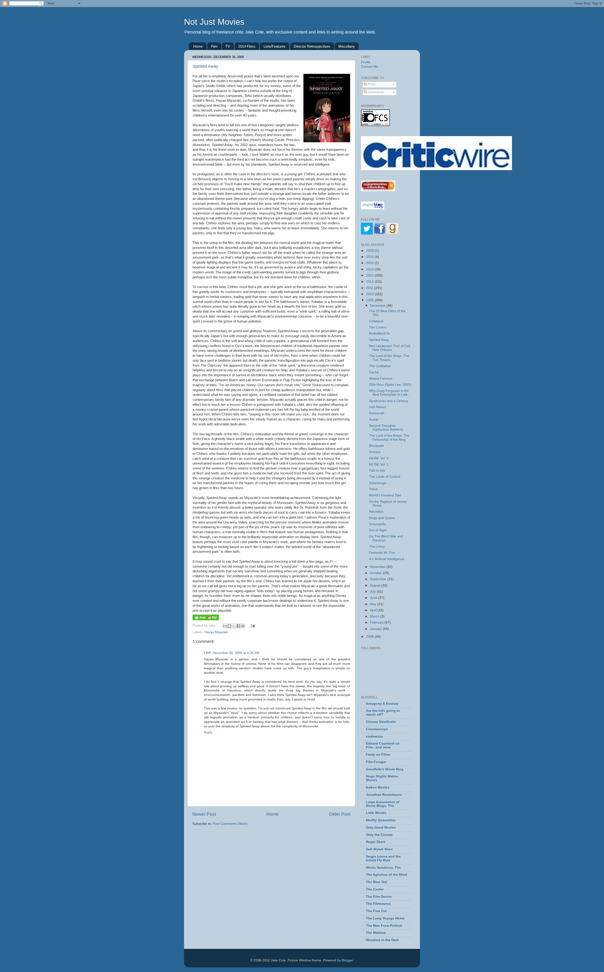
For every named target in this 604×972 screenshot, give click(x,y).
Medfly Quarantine (381, 820)
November (378, 567)
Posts (371, 84)
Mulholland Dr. (379, 333)
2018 (370, 250)
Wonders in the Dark (382, 940)
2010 (370, 294)
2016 (370, 257)
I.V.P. (207, 653)
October (376, 573)
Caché (374, 372)
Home (198, 46)
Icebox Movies (377, 787)
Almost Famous (380, 378)
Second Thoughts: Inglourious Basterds (386, 427)
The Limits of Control (384, 476)
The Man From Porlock (384, 925)
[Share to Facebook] (238, 626)
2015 (370, 263)
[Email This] (224, 626)
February (377, 622)
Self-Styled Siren (379, 849)
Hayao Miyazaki (216, 632)
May (373, 604)
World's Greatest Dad (385, 495)
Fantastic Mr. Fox (382, 552)
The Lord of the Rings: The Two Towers (389, 357)
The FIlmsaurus (378, 903)
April (374, 610)
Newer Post (204, 814)
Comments (375, 92)
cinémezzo (374, 736)
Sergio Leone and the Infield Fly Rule (383, 858)
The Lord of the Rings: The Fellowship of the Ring (389, 437)
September (378, 579)
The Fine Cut (376, 911)
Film (214, 46)
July (373, 591)
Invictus (374, 452)
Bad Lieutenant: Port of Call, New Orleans (390, 348)
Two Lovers (377, 327)
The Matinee (376, 932)
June (374, 597)
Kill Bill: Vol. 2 (379, 458)
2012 (370, 281)
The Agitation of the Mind (386, 874)
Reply (208, 732)
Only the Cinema (379, 835)
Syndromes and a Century (388, 401)
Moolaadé (376, 446)
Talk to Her (377, 470)
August (375, 585)
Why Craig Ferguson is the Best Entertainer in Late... (390, 392)
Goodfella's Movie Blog (384, 769)
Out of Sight (378, 530)
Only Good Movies (381, 827)
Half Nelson (377, 407)
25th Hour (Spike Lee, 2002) (390, 384)
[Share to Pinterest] (242, 626)
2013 (370, 275)
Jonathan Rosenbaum (384, 794)
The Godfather (380, 366)
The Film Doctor (379, 896)
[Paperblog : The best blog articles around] (372, 208)
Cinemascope (377, 729)
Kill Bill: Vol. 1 (379, 464)
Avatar (374, 419)
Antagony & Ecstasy (382, 703)
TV (228, 46)
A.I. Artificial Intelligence (386, 559)
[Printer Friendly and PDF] (206, 619)
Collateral (376, 321)
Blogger (347, 960)
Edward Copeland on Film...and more (383, 745)
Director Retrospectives (312, 46)
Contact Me (369, 66)
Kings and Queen (382, 518)
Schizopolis (377, 524)
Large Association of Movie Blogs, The (382, 804)
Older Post (339, 814)
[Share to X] (233, 626)
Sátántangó (377, 483)
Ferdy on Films (378, 754)
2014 (370, 269)
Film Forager (376, 762)
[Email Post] (252, 625)
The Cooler (375, 889)
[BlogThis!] (229, 626)
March (375, 616)
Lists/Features (274, 46)
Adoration (376, 511)
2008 (370, 636)
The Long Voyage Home (385, 918)
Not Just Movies (214, 22)
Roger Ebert (375, 842)
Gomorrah (376, 413)
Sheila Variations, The (383, 867)
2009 (370, 300)
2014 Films (246, 46)
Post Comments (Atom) (230, 823)
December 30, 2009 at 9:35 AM (236, 653)
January (376, 629)
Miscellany (346, 46)
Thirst (373, 489)
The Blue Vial (376, 882)
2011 (370, 288)
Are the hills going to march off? (383, 712)
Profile (365, 62)
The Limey (377, 546)
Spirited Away (205, 66)
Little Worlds (376, 813)
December (378, 305)
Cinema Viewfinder (381, 722)
